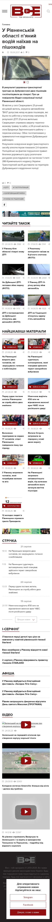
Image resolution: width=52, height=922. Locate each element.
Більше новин (24, 619)
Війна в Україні (40, 387)
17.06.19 (34, 244)
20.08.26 (9, 392)
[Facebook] (4, 205)
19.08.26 (34, 392)
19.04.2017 (14, 52)
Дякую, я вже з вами (28, 912)
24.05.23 (9, 731)
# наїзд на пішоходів (14, 199)
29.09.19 (8, 781)
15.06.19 (34, 278)
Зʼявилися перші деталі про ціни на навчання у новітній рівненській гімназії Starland (23, 639)
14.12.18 (8, 832)
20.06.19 (9, 244)
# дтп (6, 187)
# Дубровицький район (14, 193)
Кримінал (11, 347)
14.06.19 (8, 309)
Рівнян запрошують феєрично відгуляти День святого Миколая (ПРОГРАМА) (24, 703)
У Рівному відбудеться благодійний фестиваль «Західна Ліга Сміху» (21, 682)
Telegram (28, 897)
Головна (6, 24)
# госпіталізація (20, 187)
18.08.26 (9, 468)
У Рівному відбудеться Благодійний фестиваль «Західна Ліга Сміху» (21, 693)
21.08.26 (9, 352)
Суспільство (13, 506)
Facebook (28, 904)
